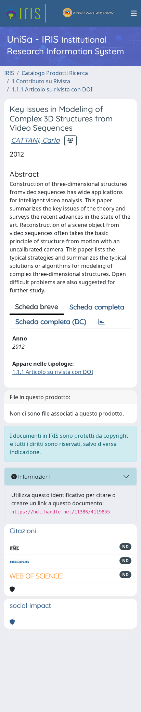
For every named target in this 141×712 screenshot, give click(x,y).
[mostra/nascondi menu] (134, 13)
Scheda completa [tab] (96, 307)
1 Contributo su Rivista (41, 81)
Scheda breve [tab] (36, 306)
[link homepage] (25, 13)
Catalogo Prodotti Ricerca (55, 73)
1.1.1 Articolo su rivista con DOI (52, 89)
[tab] (101, 322)
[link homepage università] (88, 13)
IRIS (9, 73)
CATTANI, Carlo (35, 140)
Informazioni (33, 476)
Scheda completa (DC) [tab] (50, 321)
